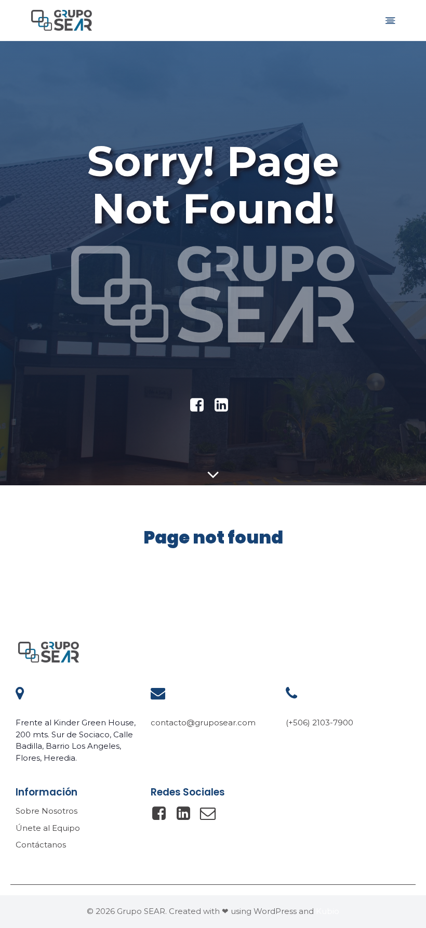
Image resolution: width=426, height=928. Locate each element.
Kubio (327, 911)
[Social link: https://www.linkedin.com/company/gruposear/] (225, 405)
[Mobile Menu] (390, 20)
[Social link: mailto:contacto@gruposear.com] (211, 813)
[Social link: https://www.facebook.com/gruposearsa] (201, 405)
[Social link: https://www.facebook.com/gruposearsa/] (163, 813)
